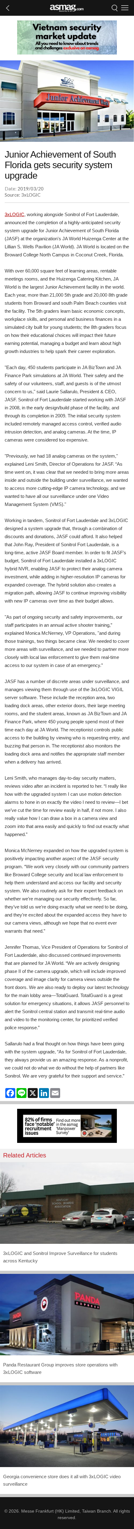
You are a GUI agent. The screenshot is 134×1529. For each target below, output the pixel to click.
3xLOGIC (14, 214)
